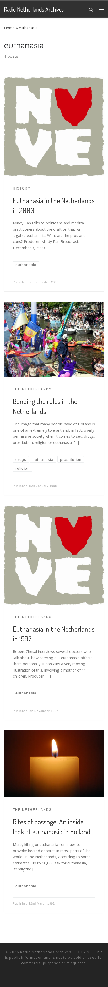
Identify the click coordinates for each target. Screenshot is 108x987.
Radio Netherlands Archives (45, 952)
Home (9, 27)
